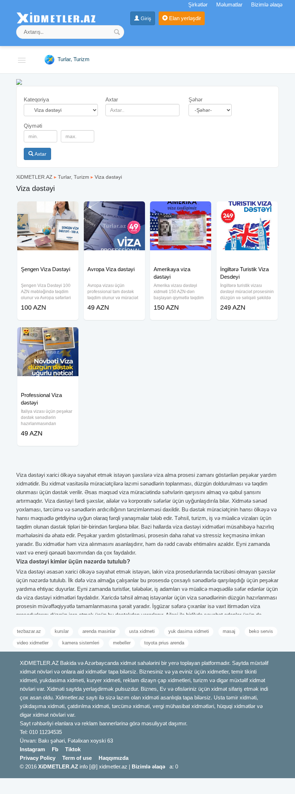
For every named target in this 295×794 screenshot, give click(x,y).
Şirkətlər (198, 4)
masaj (229, 631)
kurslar (62, 631)
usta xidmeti (142, 631)
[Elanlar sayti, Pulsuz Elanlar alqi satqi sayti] (19, 81)
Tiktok (73, 749)
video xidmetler (33, 642)
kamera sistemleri (80, 642)
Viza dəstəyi (108, 177)
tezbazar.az (29, 631)
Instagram (32, 749)
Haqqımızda (113, 758)
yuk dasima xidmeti (188, 631)
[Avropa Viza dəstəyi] (114, 210)
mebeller (122, 642)
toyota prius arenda (164, 642)
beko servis (261, 631)
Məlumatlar (229, 4)
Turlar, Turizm (73, 177)
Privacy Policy (37, 758)
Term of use (77, 758)
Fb (55, 749)
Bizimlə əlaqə (266, 4)
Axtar (39, 154)
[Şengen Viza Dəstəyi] (47, 210)
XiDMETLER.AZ (34, 177)
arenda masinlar (98, 631)
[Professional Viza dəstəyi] (47, 336)
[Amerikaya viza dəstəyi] (180, 210)
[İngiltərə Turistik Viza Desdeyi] (247, 210)
